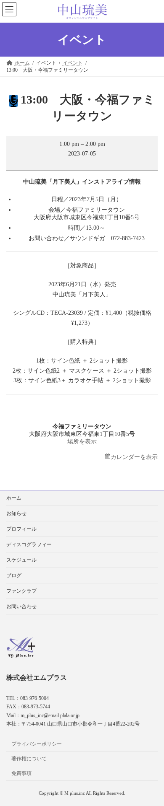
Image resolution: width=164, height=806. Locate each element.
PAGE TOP (151, 772)
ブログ (13, 575)
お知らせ (16, 513)
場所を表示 (82, 441)
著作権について (29, 759)
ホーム (13, 498)
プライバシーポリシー (36, 744)
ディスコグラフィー (29, 544)
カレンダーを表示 (134, 457)
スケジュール (21, 560)
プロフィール (21, 529)
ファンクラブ (21, 591)
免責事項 (21, 773)
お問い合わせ (21, 606)
